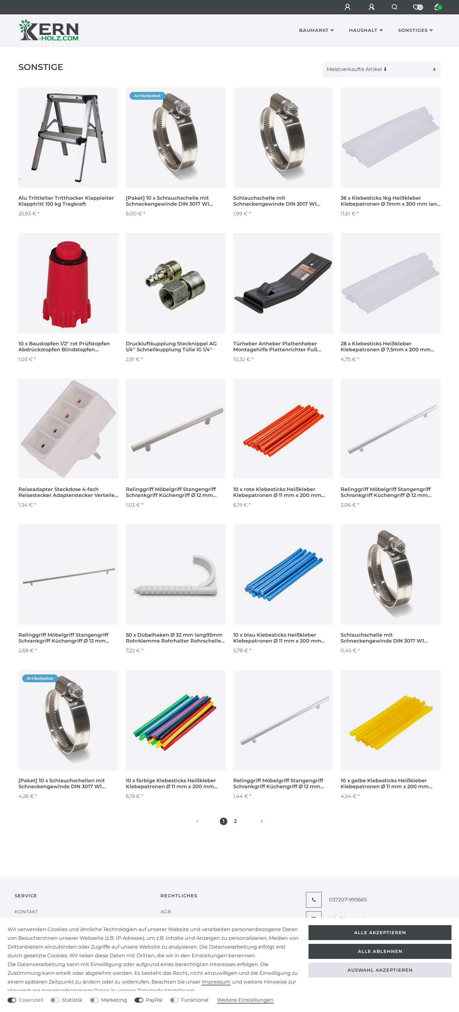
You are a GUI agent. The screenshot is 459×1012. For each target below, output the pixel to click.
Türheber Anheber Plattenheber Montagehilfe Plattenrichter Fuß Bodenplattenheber (275, 347)
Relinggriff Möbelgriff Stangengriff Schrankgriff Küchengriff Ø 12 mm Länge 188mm (171, 492)
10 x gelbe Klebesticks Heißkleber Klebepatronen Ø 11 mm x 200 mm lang (385, 784)
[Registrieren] (372, 7)
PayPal (154, 1000)
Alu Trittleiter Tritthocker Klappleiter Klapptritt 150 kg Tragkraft (66, 201)
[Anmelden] (348, 7)
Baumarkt (314, 30)
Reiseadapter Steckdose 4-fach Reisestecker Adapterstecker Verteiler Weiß (67, 492)
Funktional (194, 1000)
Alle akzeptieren (380, 932)
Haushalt (363, 30)
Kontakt (26, 911)
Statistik (72, 1000)
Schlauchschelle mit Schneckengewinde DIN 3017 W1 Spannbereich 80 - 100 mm (382, 638)
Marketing (114, 1000)
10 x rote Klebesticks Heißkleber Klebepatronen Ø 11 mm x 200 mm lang (277, 492)
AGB (165, 911)
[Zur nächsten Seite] (254, 821)
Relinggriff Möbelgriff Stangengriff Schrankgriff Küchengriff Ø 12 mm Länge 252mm (386, 492)
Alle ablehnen (380, 951)
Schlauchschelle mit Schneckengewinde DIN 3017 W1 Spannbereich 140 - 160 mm (275, 201)
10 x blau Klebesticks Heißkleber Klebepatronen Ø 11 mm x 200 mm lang (277, 638)
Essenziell (31, 1000)
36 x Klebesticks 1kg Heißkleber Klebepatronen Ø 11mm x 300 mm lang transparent (390, 201)
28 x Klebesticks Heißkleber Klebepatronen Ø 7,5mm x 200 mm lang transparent (386, 347)
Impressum (216, 982)
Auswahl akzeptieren (380, 970)
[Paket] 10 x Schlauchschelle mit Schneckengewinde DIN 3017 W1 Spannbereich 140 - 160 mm (167, 201)
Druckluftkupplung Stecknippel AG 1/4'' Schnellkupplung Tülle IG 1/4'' (171, 347)
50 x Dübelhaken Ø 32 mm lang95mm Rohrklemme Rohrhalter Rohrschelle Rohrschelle (174, 638)
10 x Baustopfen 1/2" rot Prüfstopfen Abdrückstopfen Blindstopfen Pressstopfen (64, 347)
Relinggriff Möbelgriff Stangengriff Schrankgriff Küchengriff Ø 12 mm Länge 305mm (63, 638)
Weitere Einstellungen (245, 1000)
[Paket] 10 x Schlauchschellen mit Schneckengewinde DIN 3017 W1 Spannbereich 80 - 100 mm (61, 784)
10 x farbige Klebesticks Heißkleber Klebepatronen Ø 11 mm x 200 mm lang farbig (171, 784)
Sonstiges (413, 30)
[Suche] (395, 7)
